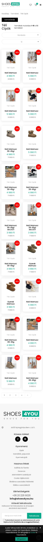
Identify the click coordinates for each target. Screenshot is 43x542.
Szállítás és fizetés (21, 468)
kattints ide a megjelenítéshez (26, 522)
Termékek (15, 13)
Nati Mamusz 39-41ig (11, 341)
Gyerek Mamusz (32, 264)
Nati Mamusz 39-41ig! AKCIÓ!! (11, 227)
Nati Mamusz (11, 72)
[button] (36, 5)
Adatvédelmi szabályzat (21, 475)
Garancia (21, 471)
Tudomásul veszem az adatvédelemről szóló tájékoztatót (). (21, 521)
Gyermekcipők (21, 457)
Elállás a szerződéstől (21, 485)
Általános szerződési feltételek (21, 481)
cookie (32, 532)
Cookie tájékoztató (21, 478)
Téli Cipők (24, 13)
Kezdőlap (5, 13)
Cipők (21, 450)
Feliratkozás (34, 516)
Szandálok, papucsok (21, 454)
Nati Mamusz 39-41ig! (11, 150)
